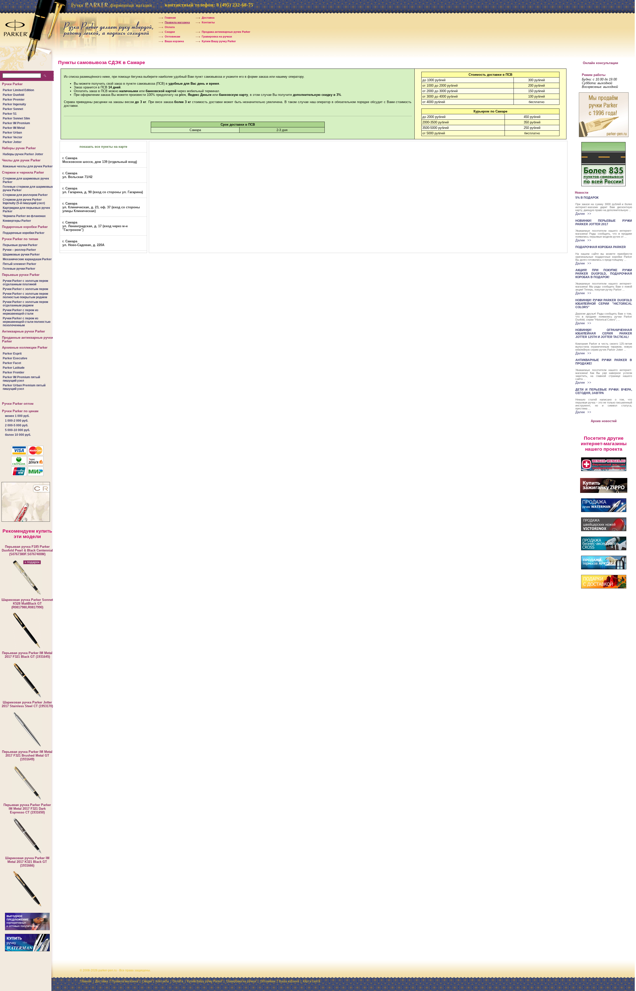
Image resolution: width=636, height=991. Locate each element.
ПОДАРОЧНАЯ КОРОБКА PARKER (600, 247)
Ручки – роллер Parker (19, 250)
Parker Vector (12, 137)
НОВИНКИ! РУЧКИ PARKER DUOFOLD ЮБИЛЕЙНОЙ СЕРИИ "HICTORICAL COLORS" (603, 303)
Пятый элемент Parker (19, 264)
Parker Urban (12, 132)
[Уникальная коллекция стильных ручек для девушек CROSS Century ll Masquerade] (25, 522)
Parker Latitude (14, 367)
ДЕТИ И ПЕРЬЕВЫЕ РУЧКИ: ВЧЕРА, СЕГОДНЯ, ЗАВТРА (603, 391)
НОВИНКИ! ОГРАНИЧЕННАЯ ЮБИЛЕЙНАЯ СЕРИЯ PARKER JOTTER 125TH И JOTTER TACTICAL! (603, 333)
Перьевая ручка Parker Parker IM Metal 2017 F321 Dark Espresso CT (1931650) (27, 808)
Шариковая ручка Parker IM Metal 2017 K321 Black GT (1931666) (27, 861)
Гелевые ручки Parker (19, 268)
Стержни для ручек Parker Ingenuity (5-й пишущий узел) (24, 201)
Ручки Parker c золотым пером (25, 289)
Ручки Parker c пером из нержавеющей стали (20, 311)
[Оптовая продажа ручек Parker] (27, 929)
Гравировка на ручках (217, 36)
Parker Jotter (12, 142)
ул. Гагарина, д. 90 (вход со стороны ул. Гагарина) (102, 190)
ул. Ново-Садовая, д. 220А (83, 243)
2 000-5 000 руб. (16, 425)
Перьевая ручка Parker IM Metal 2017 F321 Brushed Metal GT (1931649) (27, 755)
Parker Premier (14, 99)
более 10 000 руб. (18, 435)
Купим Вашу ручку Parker (219, 41)
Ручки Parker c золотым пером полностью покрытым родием (25, 295)
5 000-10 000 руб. (17, 430)
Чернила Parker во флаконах (24, 216)
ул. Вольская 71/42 (77, 175)
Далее (580, 214)
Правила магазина (177, 22)
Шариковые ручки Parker (21, 254)
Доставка (208, 17)
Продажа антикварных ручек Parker (226, 31)
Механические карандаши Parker (27, 259)
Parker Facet (12, 363)
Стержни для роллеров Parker (25, 195)
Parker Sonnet (13, 109)
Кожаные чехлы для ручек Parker (28, 166)
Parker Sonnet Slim (16, 118)
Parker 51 (10, 113)
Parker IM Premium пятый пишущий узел (21, 378)
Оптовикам (172, 36)
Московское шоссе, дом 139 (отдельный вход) (99, 160)
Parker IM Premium (16, 123)
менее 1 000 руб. (17, 416)
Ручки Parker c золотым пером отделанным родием (25, 303)
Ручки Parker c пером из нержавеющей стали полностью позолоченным (26, 322)
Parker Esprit (12, 353)
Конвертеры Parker (17, 220)
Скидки (170, 31)
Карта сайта (311, 981)
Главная (170, 17)
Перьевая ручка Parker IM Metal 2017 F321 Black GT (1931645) (27, 655)
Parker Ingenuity (14, 104)
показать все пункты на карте (103, 146)
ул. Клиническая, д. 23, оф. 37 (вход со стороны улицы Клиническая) (101, 207)
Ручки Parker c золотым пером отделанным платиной (25, 282)
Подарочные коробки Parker (23, 233)
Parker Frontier (13, 372)
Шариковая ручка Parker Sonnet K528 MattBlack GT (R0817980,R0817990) (27, 603)
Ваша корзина (174, 41)
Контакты (208, 22)
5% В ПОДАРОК (586, 197)
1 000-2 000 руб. (16, 420)
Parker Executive (15, 358)
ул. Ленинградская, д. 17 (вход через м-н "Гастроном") (95, 226)
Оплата (170, 27)
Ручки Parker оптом (18, 403)
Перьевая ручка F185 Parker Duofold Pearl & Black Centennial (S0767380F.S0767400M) (27, 550)
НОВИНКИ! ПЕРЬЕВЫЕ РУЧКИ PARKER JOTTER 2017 (603, 222)
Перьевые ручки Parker (20, 245)
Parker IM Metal (14, 128)
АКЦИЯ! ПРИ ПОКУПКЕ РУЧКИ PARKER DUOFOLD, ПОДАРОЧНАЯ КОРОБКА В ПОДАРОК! (603, 273)
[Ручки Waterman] (27, 950)
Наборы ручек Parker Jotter (23, 154)
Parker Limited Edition (18, 90)
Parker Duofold (13, 95)
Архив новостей (604, 421)
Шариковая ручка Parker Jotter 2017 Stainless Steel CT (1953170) (27, 704)
